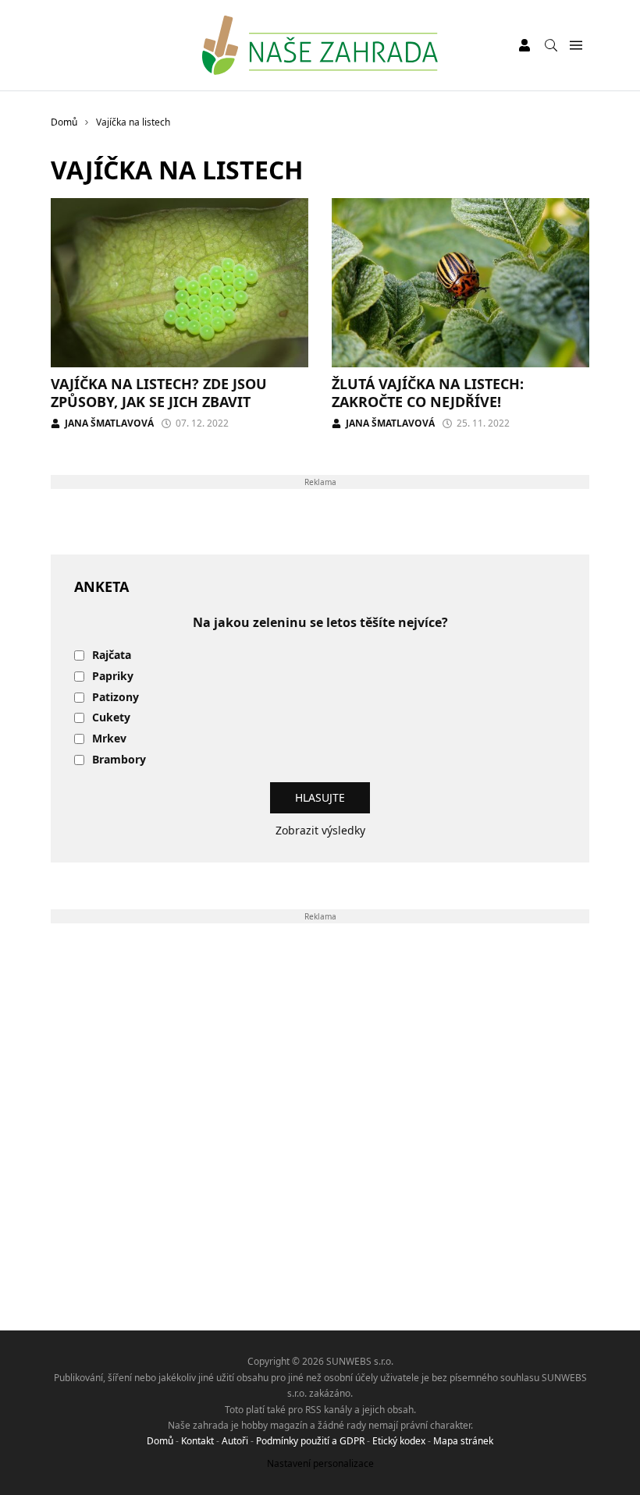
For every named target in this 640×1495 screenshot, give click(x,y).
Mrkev (109, 739)
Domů (160, 1440)
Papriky (112, 676)
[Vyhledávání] (551, 45)
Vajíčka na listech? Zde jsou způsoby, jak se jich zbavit (159, 392)
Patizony (115, 697)
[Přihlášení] (524, 45)
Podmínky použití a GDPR (310, 1440)
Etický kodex (398, 1440)
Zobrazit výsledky (320, 830)
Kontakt (197, 1440)
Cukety (111, 717)
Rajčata (111, 655)
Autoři (235, 1440)
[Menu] (575, 45)
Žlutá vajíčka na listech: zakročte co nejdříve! (428, 392)
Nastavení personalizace (320, 1463)
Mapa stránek (463, 1440)
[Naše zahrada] (319, 45)
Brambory (119, 760)
